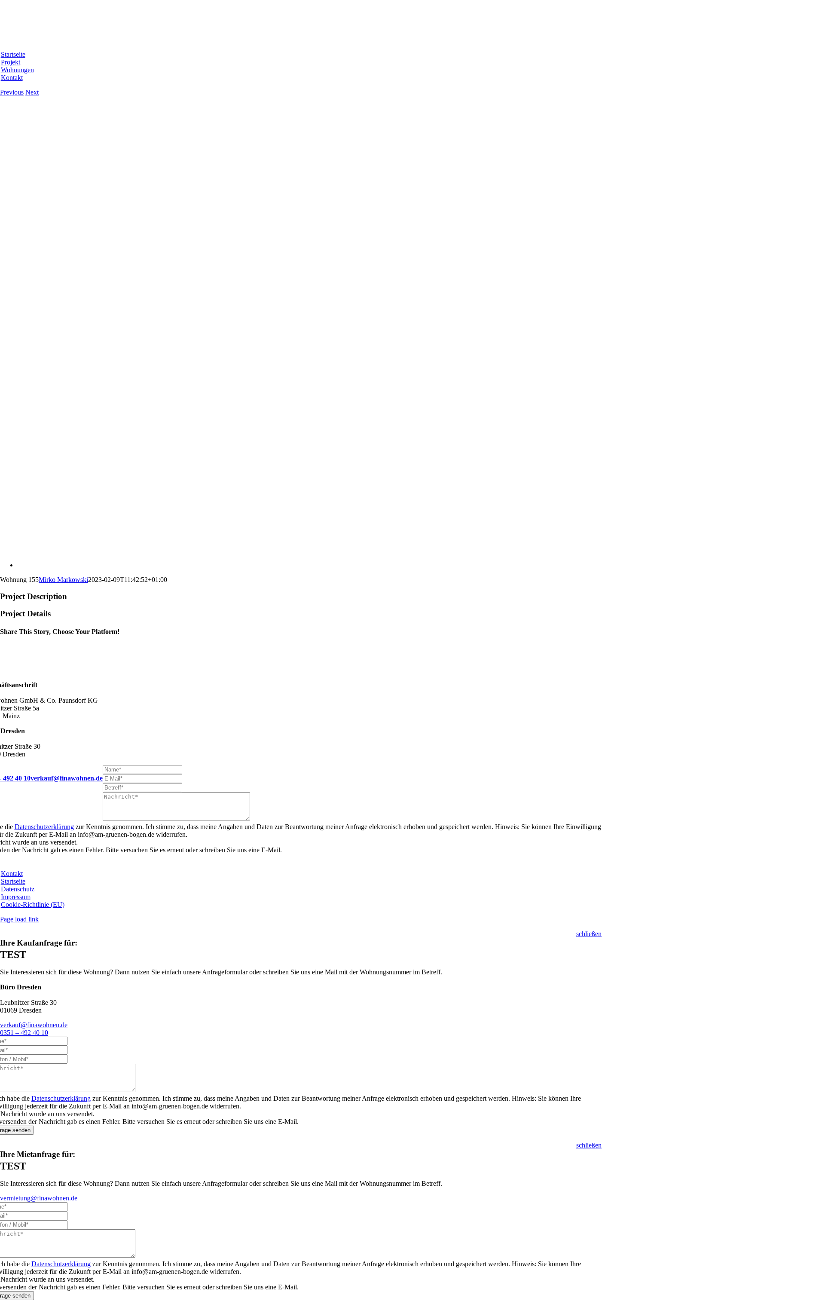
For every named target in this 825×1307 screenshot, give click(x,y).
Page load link (19, 919)
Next (32, 92)
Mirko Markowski (63, 579)
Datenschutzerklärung (44, 826)
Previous (12, 92)
